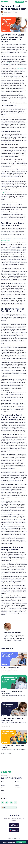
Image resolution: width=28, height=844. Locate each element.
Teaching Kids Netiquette (10, 668)
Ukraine (2, 793)
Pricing (2, 788)
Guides (2, 790)
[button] (9, 807)
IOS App (17, 785)
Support (3, 785)
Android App (18, 788)
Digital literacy (6, 192)
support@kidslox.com (11, 777)
